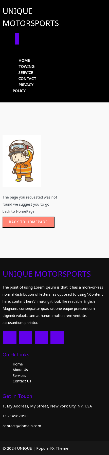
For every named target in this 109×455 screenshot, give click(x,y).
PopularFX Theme (52, 448)
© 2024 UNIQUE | (19, 448)
